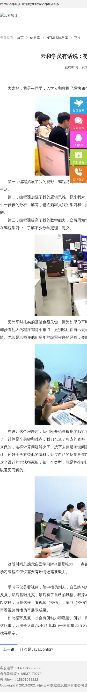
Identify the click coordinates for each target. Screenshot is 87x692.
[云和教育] (22, 15)
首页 (20, 38)
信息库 (35, 38)
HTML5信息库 (57, 38)
